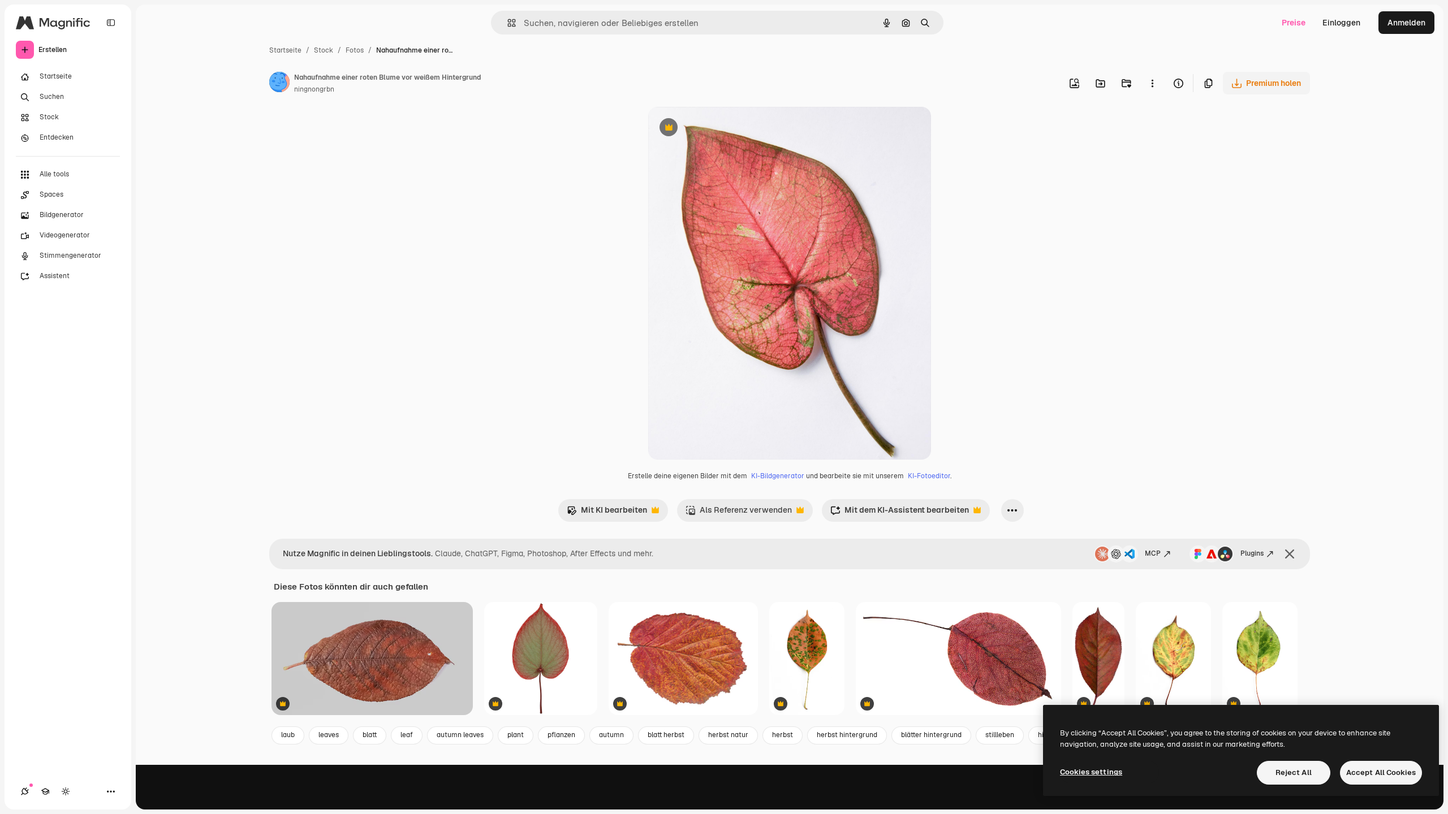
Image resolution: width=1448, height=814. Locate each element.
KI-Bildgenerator (777, 475)
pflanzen (561, 734)
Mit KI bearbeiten (607, 513)
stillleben (999, 734)
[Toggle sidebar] (111, 23)
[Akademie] (45, 791)
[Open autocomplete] (507, 23)
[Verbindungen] (25, 791)
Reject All (1293, 772)
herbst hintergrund (847, 734)
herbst (782, 734)
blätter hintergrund (931, 734)
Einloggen (1341, 23)
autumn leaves (460, 734)
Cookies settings (1091, 772)
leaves (328, 734)
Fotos (355, 50)
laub (288, 734)
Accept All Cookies (1381, 772)
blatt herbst (666, 734)
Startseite (285, 50)
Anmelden (1406, 23)
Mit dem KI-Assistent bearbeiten (899, 513)
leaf (406, 734)
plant (515, 734)
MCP (1153, 553)
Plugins (1252, 553)
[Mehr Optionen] (1152, 83)
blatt (370, 734)
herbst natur (728, 734)
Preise (1293, 23)
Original (720, 128)
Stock (323, 50)
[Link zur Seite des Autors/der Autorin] (279, 84)
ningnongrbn (314, 89)
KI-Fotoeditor (929, 475)
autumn (611, 734)
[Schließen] (1289, 554)
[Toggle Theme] (66, 791)
